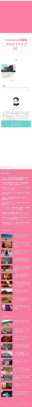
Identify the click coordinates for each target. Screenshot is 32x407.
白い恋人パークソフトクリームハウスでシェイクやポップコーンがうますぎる (16, 188)
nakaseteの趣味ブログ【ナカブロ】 (16, 44)
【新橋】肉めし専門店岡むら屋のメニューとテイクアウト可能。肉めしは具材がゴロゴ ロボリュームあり (16, 213)
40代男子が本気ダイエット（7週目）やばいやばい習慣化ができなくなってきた (16, 203)
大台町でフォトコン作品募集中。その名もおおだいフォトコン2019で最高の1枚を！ (16, 218)
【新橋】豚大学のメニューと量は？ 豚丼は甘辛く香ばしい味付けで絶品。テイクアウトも (16, 223)
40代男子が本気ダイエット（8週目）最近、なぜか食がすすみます (16, 193)
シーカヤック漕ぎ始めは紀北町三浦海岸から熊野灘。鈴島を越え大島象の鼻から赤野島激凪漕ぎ (16, 178)
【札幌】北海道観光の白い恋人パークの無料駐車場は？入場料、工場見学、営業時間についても (15, 183)
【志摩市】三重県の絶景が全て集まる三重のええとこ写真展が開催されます (16, 198)
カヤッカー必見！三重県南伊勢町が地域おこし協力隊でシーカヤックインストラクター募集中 (16, 208)
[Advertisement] (16, 17)
